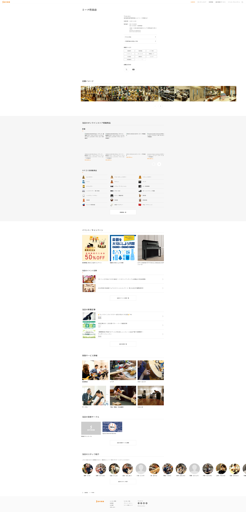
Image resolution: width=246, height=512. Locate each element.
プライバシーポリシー (128, 503)
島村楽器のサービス (220, 2)
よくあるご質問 (113, 501)
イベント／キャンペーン (234, 2)
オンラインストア (202, 2)
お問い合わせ (112, 507)
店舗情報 (193, 2)
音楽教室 (211, 2)
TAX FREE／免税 (127, 501)
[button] (160, 106)
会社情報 (111, 505)
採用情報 (111, 503)
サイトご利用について (128, 505)
